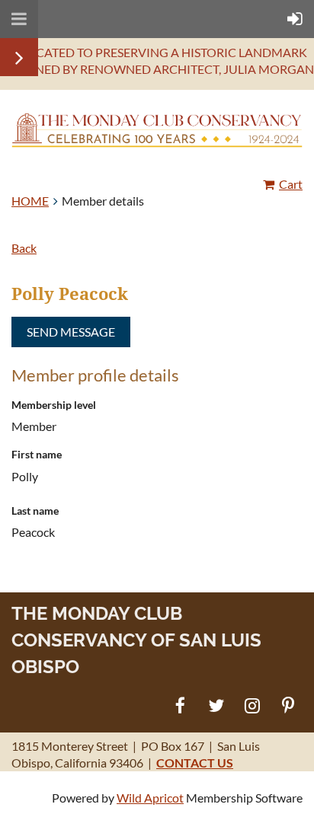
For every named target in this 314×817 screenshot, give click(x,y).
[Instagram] (252, 705)
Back (24, 248)
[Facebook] (180, 705)
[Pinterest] (287, 705)
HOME (30, 200)
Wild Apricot (150, 797)
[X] (216, 705)
